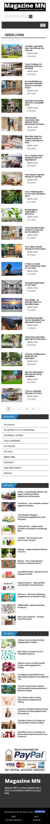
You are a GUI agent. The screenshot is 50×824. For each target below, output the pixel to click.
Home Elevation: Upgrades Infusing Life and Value (34, 176)
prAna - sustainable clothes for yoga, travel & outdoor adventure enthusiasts (33, 494)
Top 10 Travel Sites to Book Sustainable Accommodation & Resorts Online (32, 688)
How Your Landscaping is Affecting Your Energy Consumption (34, 374)
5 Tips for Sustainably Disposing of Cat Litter (33, 392)
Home (3, 40)
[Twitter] (7, 802)
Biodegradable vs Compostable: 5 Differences (31, 212)
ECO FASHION (9, 446)
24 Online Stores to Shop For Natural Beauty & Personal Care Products (33, 734)
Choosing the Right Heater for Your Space (34, 284)
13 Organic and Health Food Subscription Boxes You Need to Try (33, 676)
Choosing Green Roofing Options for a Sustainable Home (34, 103)
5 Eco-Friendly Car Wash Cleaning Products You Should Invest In (34, 158)
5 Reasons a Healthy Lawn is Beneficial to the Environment (35, 356)
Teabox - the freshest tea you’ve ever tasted (30, 539)
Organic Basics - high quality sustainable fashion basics (31, 584)
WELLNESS (8, 451)
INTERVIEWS (9, 462)
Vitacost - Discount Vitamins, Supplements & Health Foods (32, 595)
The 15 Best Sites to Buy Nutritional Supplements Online (30, 699)
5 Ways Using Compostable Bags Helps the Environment (35, 338)
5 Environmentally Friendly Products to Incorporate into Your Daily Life (34, 230)
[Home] (25, 10)
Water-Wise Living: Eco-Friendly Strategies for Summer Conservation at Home (34, 139)
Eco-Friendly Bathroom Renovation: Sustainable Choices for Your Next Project (33, 84)
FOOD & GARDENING (12, 441)
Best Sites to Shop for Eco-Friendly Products (31, 652)
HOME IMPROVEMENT (12, 468)
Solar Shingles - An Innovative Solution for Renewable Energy (33, 302)
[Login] (36, 17)
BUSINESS (8, 473)
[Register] (42, 17)
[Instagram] (23, 802)
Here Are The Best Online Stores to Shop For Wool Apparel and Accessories (33, 711)
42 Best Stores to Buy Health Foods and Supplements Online (31, 665)
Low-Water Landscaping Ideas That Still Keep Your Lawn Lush (34, 48)
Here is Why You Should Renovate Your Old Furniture (35, 248)
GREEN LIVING (9, 457)
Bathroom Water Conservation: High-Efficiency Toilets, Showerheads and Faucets (34, 121)
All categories (9, 424)
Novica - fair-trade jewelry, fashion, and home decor (30, 562)
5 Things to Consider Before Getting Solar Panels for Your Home (35, 266)
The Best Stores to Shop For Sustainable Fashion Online (31, 721)
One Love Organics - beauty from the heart (31, 618)
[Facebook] (12, 802)
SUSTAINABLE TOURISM (13, 435)
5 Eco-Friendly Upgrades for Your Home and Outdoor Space (35, 194)
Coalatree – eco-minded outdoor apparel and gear (33, 504)
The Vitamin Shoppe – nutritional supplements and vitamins (31, 517)
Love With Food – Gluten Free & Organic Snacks (33, 573)
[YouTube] (17, 802)
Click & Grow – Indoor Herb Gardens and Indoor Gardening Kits (32, 528)
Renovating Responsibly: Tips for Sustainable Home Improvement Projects (35, 320)
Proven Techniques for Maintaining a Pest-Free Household (33, 66)
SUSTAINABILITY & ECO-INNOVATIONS (19, 430)
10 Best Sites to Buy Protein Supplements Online (31, 641)
